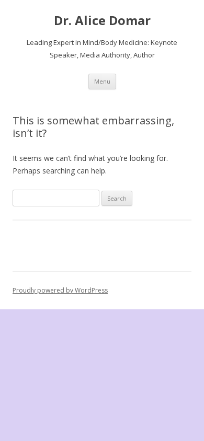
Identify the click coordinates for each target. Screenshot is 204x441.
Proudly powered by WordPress (60, 290)
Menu (102, 81)
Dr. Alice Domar (102, 21)
